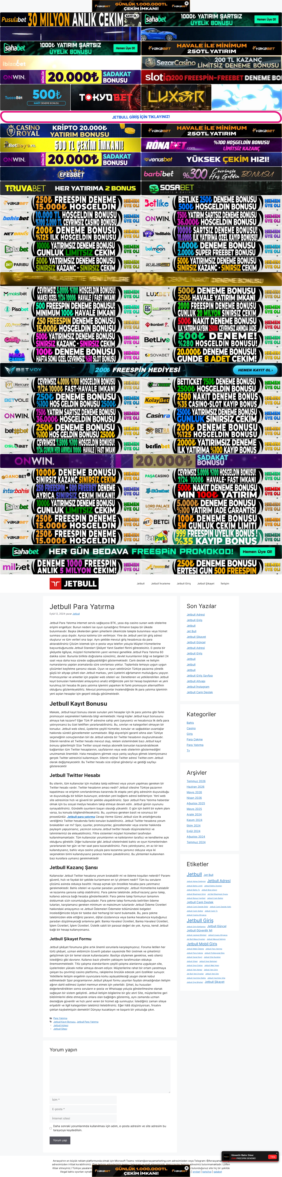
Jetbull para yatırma (81, 816)
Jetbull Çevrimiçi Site (216, 978)
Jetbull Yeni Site (212, 974)
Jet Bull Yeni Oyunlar (195, 974)
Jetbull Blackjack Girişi (196, 894)
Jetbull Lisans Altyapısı (217, 935)
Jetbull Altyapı (196, 681)
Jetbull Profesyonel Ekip (214, 953)
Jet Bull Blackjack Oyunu (217, 894)
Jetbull (141, 583)
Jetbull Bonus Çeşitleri (196, 898)
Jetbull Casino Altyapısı (196, 915)
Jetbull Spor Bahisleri (208, 961)
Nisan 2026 (194, 797)
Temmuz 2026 (196, 781)
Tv (188, 750)
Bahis (190, 722)
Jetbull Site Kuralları (212, 957)
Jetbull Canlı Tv (211, 911)
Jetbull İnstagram (198, 686)
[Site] (70, 202)
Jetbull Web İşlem (211, 965)
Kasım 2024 (194, 820)
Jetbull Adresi (60, 1025)
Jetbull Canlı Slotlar (195, 911)
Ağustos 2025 (196, 803)
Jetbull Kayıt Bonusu (64, 1021)
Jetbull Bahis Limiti (195, 886)
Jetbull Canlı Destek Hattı (220, 907)
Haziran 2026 (195, 786)
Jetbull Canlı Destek (200, 692)
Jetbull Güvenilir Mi (199, 930)
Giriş (190, 734)
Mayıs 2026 (194, 792)
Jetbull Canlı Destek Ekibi (197, 907)
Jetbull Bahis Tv (193, 890)
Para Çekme (195, 739)
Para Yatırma (60, 1018)
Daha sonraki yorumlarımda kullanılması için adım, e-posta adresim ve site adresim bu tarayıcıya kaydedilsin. (109, 1128)
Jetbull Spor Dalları (195, 965)
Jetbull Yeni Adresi (194, 970)
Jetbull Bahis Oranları (213, 886)
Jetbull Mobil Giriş (202, 944)
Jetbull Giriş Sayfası (200, 675)
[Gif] (141, 279)
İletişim (225, 583)
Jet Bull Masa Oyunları (196, 939)
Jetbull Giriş (184, 583)
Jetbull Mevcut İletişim (216, 939)
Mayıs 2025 (194, 809)
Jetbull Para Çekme (195, 953)
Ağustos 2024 (196, 836)
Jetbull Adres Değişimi (196, 881)
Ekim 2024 (194, 825)
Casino (191, 728)
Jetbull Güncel (196, 642)
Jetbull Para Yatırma (87, 1021)
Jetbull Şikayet (205, 583)
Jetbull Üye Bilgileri (195, 982)
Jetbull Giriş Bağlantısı (196, 927)
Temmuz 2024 (196, 842)
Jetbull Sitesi (60, 1028)
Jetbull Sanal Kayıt (194, 957)
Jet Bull (191, 631)
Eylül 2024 (193, 831)
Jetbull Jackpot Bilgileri (196, 935)
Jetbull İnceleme (160, 583)
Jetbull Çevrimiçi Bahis (196, 978)
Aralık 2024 (194, 814)
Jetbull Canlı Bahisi (215, 898)
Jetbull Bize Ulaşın (209, 890)
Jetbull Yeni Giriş (211, 970)
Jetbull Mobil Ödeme (195, 949)
